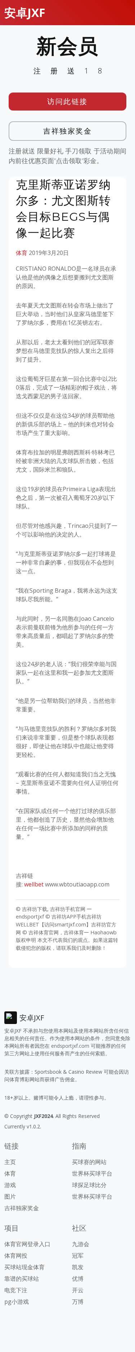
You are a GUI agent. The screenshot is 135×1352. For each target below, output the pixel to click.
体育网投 (15, 1255)
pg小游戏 (16, 1302)
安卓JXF (24, 12)
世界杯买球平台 (92, 1173)
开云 (78, 1290)
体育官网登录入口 (27, 1244)
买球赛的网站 (89, 1162)
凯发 (78, 1267)
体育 (21, 253)
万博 (78, 1302)
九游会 (80, 1244)
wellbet (34, 884)
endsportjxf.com (70, 1045)
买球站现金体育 (24, 1267)
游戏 (10, 1185)
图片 (10, 1196)
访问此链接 (67, 101)
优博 (78, 1279)
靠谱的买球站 (21, 1279)
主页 (10, 1162)
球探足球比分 (89, 1185)
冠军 (78, 1255)
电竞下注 (15, 1290)
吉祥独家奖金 (67, 131)
